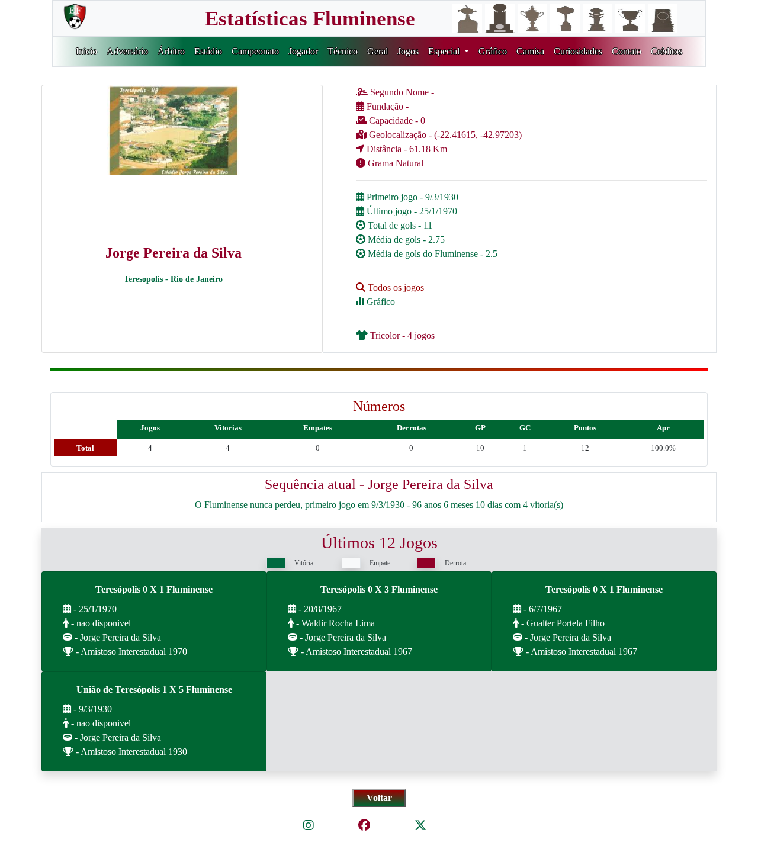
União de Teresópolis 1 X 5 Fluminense (154, 689)
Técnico (342, 51)
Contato (626, 51)
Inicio (86, 51)
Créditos (666, 51)
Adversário (127, 51)
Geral (377, 51)
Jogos (408, 51)
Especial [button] (445, 51)
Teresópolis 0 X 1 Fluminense (154, 589)
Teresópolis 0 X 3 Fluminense (379, 589)
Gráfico (492, 51)
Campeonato (255, 51)
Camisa (530, 51)
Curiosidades (578, 51)
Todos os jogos (394, 287)
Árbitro (171, 51)
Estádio (208, 51)
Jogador (303, 51)
